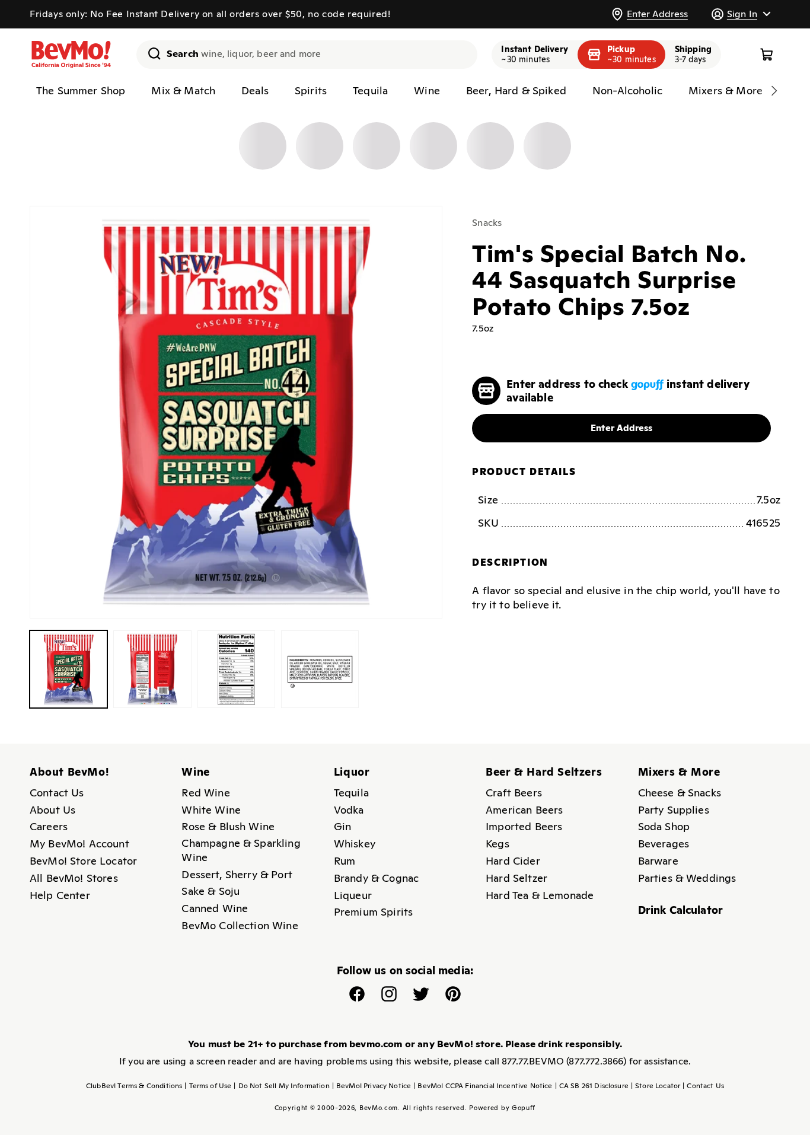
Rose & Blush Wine (228, 826)
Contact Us (57, 792)
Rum (344, 861)
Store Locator (655, 1086)
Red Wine (205, 792)
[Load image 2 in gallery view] (152, 669)
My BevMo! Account (79, 843)
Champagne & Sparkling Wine (240, 850)
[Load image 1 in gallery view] (68, 669)
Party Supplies (673, 810)
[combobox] (307, 54)
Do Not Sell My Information (281, 1086)
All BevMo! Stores (74, 878)
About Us (52, 810)
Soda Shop (664, 826)
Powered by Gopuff (502, 1108)
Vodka (349, 810)
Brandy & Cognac (376, 878)
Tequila (351, 792)
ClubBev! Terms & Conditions (134, 1086)
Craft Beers (514, 792)
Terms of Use (207, 1086)
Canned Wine (214, 908)
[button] (740, 14)
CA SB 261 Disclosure (592, 1086)
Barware (658, 861)
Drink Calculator (680, 910)
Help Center (60, 895)
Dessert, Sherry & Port (236, 874)
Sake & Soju (210, 891)
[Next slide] (773, 90)
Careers (49, 826)
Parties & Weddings (687, 878)
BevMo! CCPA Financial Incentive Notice (482, 1086)
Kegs (497, 843)
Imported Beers (524, 826)
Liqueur (353, 895)
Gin (342, 826)
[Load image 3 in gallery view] (236, 669)
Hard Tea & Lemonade (540, 895)
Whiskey (354, 843)
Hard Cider (513, 861)
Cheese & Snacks (679, 792)
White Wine (211, 810)
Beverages (663, 843)
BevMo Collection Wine (239, 925)
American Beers (524, 810)
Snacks (487, 222)
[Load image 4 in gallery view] (320, 669)
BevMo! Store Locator (83, 861)
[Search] (150, 53)
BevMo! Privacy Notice (372, 1086)
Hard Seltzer (516, 878)
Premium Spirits (373, 912)
